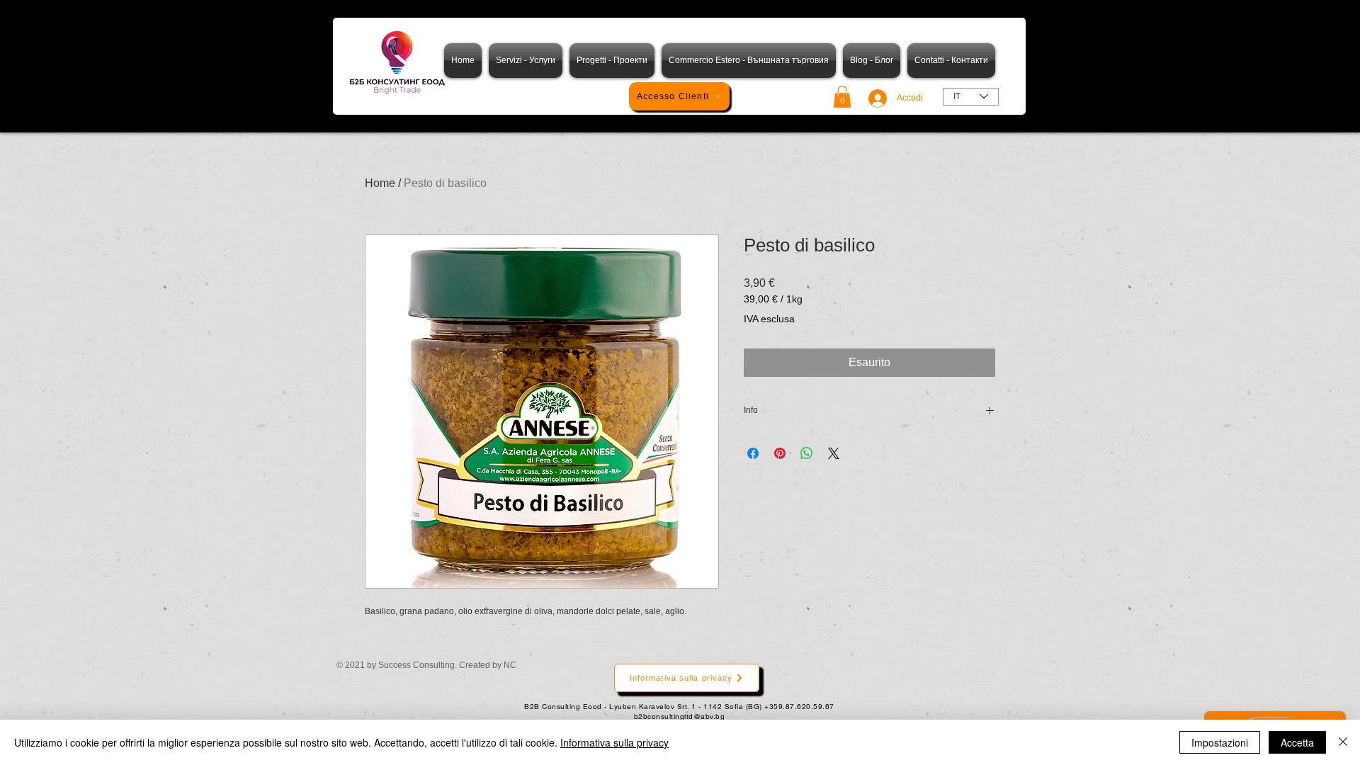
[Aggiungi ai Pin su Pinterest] (779, 453)
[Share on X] (833, 453)
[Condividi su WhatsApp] (806, 453)
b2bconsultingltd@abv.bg (679, 716)
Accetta (1297, 742)
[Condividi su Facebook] (752, 453)
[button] (842, 97)
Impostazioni (1219, 742)
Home (380, 183)
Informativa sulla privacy (614, 742)
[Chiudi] (1343, 742)
